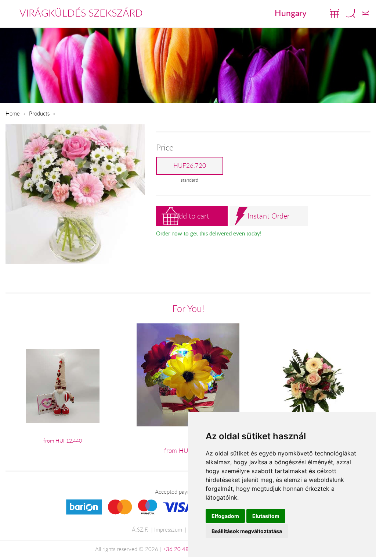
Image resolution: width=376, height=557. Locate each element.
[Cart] (334, 13)
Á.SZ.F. (140, 529)
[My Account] (365, 13)
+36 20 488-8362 (185, 549)
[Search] (350, 13)
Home (13, 113)
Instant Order (268, 216)
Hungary (291, 12)
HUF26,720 (189, 166)
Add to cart (191, 216)
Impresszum (168, 529)
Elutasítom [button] (265, 516)
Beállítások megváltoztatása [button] (247, 531)
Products (39, 113)
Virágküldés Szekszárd (81, 12)
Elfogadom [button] (225, 516)
